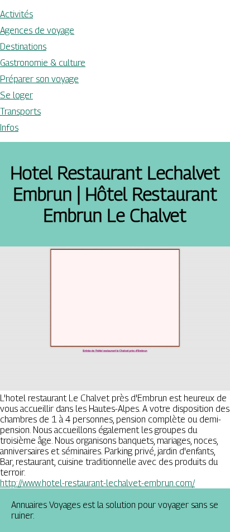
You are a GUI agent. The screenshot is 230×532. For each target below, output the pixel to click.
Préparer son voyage (39, 79)
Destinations (23, 46)
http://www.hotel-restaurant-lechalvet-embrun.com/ (97, 483)
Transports (20, 111)
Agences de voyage (37, 30)
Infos (9, 127)
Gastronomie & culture (42, 63)
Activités (16, 14)
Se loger (16, 95)
